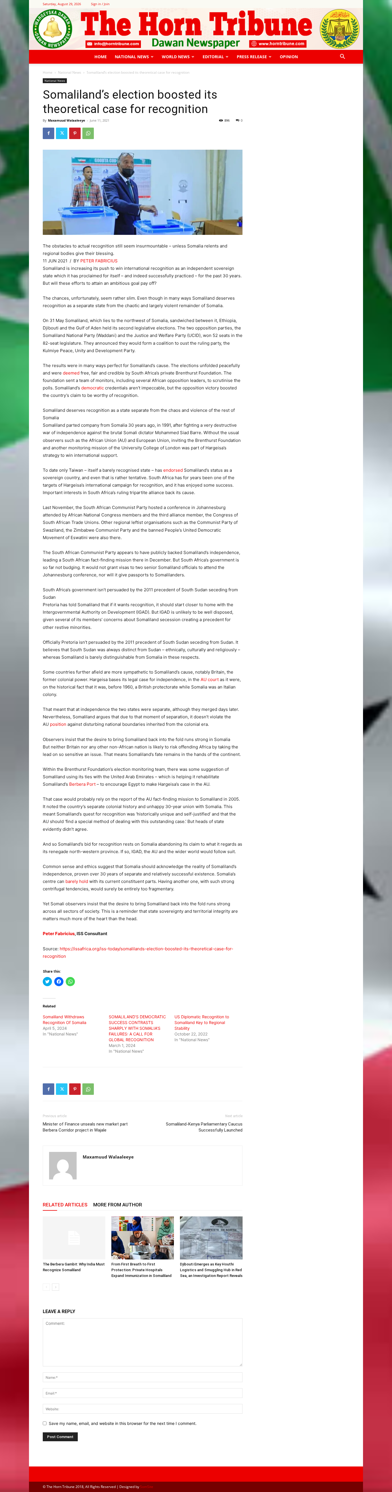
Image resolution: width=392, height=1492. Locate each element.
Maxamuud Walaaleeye (66, 120)
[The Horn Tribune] (196, 29)
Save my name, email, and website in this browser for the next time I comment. (123, 1423)
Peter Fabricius (59, 933)
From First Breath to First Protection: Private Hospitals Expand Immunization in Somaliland (141, 1270)
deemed (71, 373)
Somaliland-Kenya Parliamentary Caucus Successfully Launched (204, 1127)
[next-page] (55, 1287)
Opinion (289, 56)
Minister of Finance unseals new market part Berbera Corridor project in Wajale (85, 1127)
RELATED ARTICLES (65, 1205)
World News (176, 56)
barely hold (76, 881)
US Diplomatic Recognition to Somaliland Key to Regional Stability (201, 1022)
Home (100, 56)
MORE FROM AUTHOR (117, 1205)
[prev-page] (46, 1287)
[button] (342, 57)
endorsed (173, 470)
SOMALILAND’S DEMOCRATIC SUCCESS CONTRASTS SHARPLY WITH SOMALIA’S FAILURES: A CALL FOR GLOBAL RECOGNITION (137, 1028)
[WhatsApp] (88, 133)
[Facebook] (48, 133)
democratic (92, 388)
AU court (210, 679)
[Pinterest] (75, 133)
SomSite (146, 1486)
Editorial (213, 56)
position (58, 724)
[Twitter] (61, 133)
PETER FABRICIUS (99, 261)
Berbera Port (82, 784)
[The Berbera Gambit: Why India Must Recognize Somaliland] (74, 1237)
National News (132, 56)
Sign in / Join (100, 4)
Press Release (252, 56)
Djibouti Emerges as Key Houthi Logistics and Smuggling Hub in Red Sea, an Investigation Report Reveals (211, 1270)
